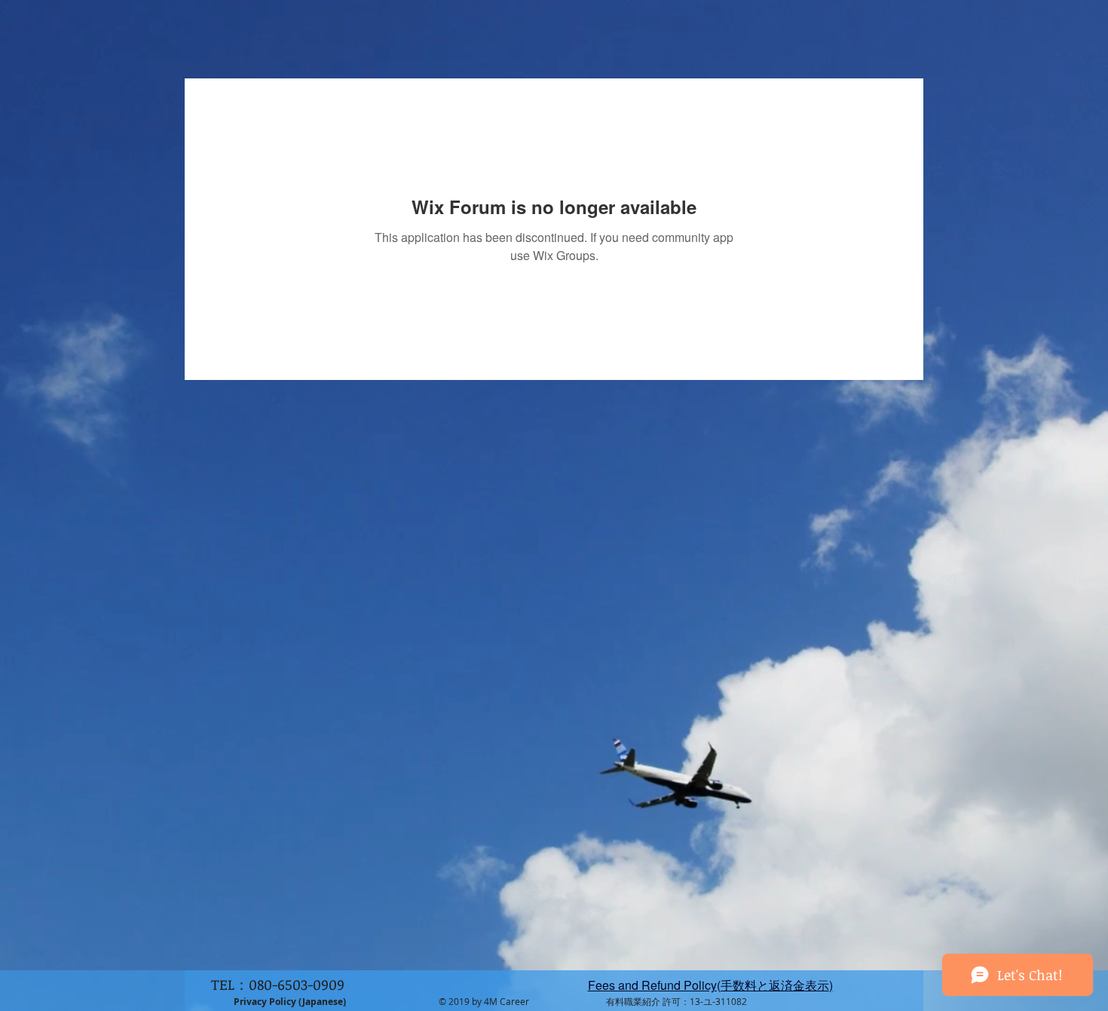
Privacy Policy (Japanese (288, 1001)
